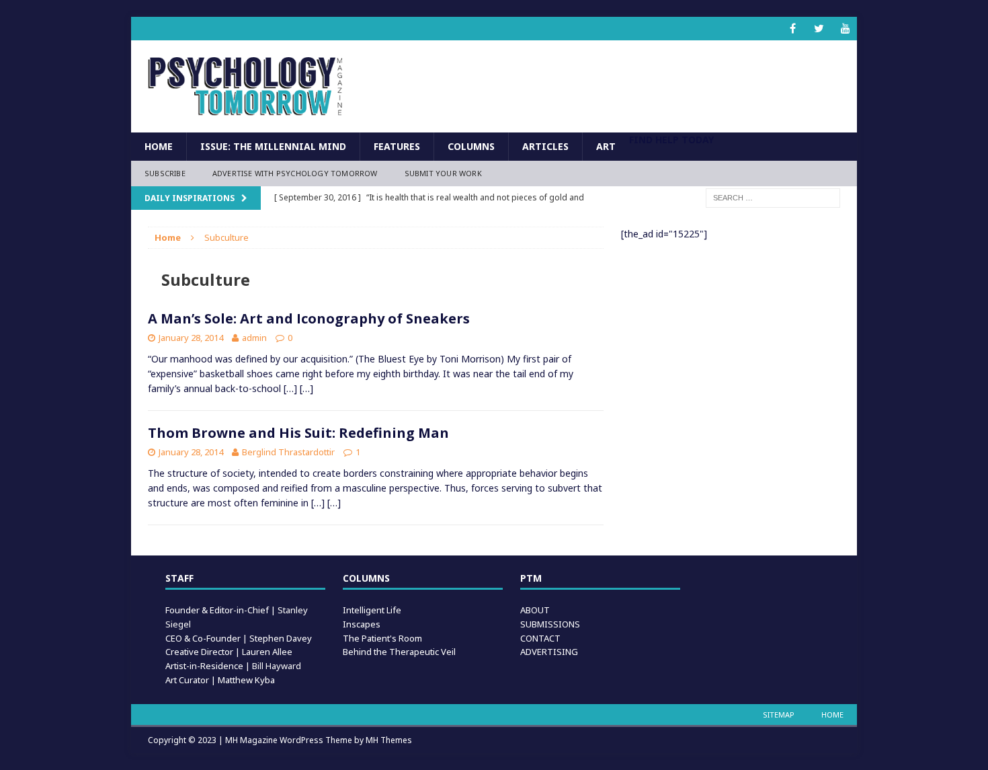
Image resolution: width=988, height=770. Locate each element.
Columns (471, 146)
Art (606, 146)
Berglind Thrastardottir (288, 452)
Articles (545, 146)
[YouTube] (845, 28)
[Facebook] (793, 28)
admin (254, 338)
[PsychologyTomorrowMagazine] (246, 86)
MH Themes (389, 740)
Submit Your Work (443, 173)
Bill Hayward (276, 666)
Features (397, 146)
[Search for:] (773, 196)
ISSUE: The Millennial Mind (273, 146)
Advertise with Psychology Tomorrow (295, 173)
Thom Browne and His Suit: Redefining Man (298, 433)
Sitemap (778, 714)
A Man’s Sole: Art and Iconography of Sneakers (309, 318)
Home (159, 146)
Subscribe (165, 173)
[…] (290, 388)
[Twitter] (819, 28)
